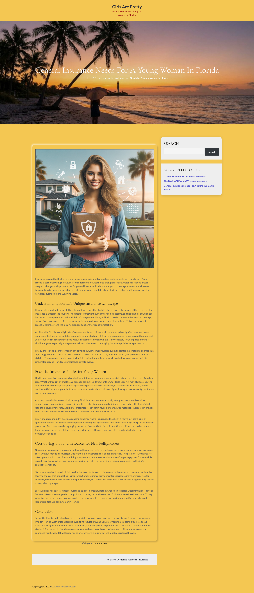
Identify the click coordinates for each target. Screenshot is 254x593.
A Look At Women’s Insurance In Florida (184, 176)
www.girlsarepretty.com (63, 586)
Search (212, 151)
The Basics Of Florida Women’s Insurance (185, 181)
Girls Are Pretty (127, 6)
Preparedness (101, 543)
